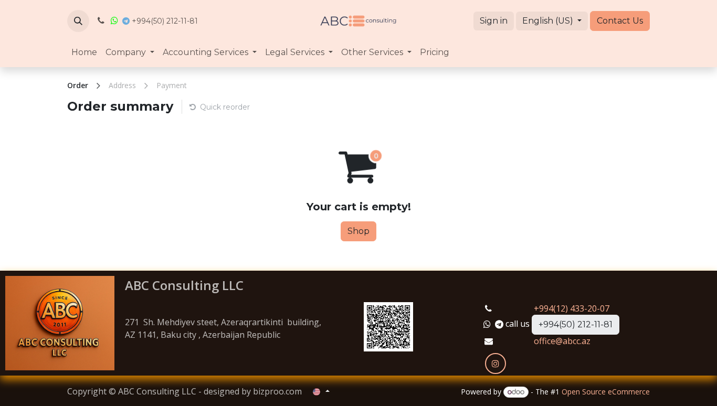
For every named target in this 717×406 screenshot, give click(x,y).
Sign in (494, 21)
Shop (358, 231)
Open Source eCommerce (606, 392)
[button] (78, 21)
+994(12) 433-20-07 (571, 308)
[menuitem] (84, 52)
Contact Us (620, 21)
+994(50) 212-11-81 (576, 324)
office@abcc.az (562, 341)
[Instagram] (495, 363)
